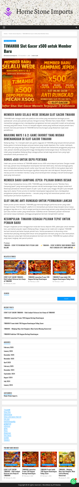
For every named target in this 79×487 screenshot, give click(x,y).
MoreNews (47, 485)
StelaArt (7, 440)
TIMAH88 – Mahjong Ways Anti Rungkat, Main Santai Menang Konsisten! (27, 329)
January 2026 (8, 351)
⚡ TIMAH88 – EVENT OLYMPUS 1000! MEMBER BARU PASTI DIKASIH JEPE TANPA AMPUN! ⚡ (57, 245)
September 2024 (9, 374)
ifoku (6, 431)
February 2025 (8, 366)
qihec (6, 428)
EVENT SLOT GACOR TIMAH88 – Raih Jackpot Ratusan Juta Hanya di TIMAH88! (15, 267)
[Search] (76, 27)
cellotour (7, 426)
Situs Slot (7, 412)
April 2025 (7, 362)
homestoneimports (11, 55)
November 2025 (9, 358)
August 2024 (8, 377)
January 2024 (8, 385)
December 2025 (9, 355)
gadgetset (7, 424)
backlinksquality (9, 421)
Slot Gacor (7, 435)
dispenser (7, 433)
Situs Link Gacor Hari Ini (12, 417)
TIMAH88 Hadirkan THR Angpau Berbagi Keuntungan (21, 334)
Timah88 (7, 410)
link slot (7, 419)
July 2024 (7, 381)
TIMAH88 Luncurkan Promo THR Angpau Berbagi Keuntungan (39, 267)
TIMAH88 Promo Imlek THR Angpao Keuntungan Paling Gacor (64, 267)
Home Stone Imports (10, 41)
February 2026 (8, 347)
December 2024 (9, 370)
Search (6, 293)
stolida (6, 438)
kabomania (8, 414)
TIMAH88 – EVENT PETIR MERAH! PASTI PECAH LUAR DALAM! (21, 245)
